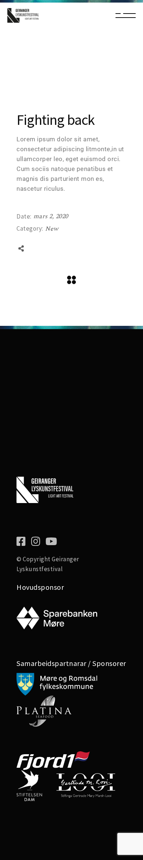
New (52, 229)
